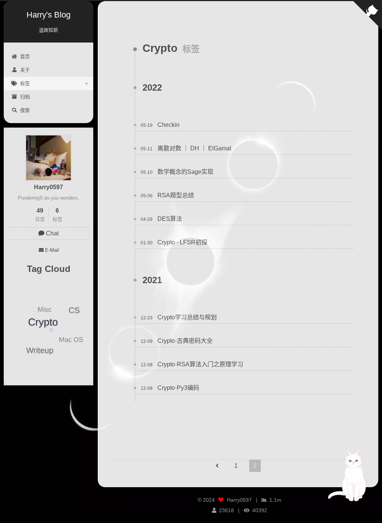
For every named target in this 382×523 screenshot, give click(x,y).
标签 (25, 83)
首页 (25, 56)
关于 (25, 70)
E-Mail (52, 250)
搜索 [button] (25, 110)
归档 (25, 97)
